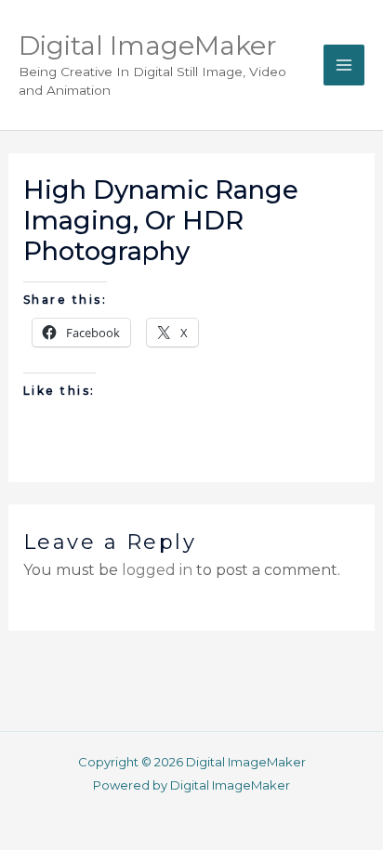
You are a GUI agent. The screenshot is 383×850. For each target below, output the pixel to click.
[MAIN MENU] (344, 65)
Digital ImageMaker (148, 45)
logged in (157, 570)
